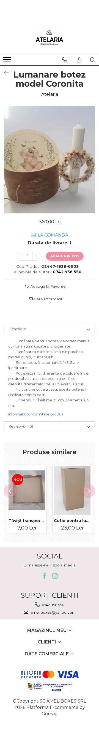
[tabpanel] (49, 159)
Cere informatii (47, 298)
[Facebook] (44, 576)
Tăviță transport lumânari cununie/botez (27, 520)
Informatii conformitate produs (35, 414)
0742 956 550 (52, 605)
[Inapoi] (4, 73)
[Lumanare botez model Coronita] (49, 159)
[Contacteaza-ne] (64, 59)
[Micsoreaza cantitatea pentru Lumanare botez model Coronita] (20, 256)
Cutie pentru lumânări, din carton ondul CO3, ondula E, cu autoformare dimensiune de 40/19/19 (72, 520)
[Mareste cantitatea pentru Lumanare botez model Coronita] (36, 256)
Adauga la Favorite (47, 286)
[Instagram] (55, 576)
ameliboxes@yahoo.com (53, 612)
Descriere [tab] (17, 329)
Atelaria (49, 94)
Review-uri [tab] (21, 426)
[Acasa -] (49, 37)
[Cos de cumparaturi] (79, 59)
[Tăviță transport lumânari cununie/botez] (27, 490)
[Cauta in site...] (92, 59)
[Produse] (7, 61)
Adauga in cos (64, 256)
